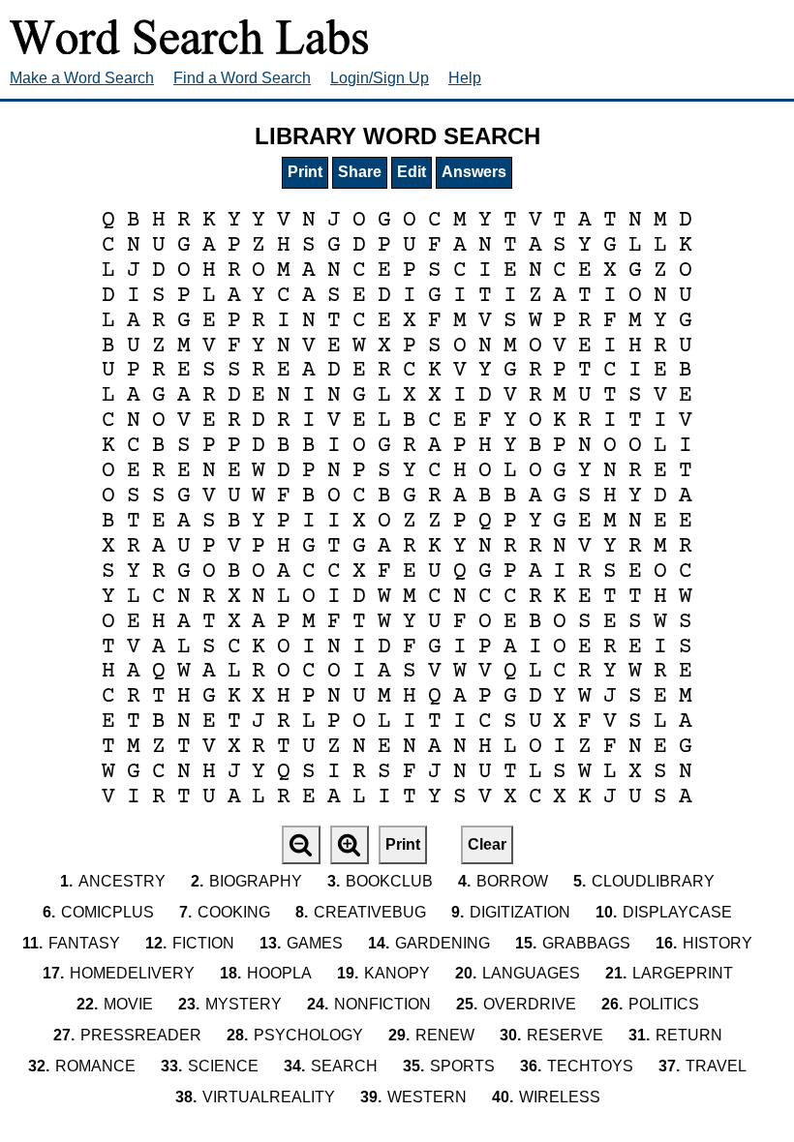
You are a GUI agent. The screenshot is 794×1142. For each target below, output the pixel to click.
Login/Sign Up (379, 78)
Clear (487, 844)
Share (360, 172)
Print (305, 172)
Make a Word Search (82, 78)
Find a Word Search (242, 78)
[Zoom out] (301, 845)
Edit (411, 172)
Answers (474, 172)
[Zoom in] (349, 845)
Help (464, 78)
